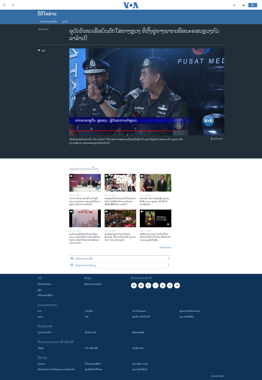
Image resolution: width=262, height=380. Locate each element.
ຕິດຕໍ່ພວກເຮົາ (90, 332)
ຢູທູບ (40, 289)
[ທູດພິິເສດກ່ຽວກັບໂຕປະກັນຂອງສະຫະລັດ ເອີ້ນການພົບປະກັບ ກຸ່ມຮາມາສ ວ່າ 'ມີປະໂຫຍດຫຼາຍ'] (120, 218)
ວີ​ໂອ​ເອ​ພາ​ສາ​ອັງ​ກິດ (93, 363)
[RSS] (163, 285)
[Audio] (234, 5)
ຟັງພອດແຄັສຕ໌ (138, 332)
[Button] (41, 51)
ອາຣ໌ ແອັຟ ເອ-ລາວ (140, 363)
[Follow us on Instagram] (148, 285)
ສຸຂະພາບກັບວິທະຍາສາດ (190, 311)
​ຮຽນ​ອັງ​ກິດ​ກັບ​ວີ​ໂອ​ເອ (93, 369)
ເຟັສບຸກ (41, 348)
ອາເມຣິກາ (89, 311)
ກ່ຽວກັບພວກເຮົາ (44, 332)
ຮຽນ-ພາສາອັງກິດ (187, 316)
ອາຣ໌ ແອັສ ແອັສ (91, 348)
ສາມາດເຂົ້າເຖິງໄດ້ (139, 369)
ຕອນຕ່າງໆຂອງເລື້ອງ (48, 21)
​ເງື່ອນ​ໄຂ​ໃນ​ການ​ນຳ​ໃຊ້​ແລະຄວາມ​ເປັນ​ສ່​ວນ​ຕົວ (56, 369)
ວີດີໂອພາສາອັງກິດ (45, 295)
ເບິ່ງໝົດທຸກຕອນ (165, 247)
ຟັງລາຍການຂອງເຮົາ (92, 284)
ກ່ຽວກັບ (65, 21)
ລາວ (39, 311)
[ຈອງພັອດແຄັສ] (177, 285)
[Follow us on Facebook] (134, 285)
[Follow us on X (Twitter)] (155, 285)
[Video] (243, 5)
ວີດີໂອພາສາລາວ (45, 284)
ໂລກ (87, 316)
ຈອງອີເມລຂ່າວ (138, 348)
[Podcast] (170, 285)
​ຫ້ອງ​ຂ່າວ (41, 363)
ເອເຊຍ (40, 316)
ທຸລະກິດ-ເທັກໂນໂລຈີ (141, 316)
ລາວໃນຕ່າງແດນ (139, 311)
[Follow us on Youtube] (141, 285)
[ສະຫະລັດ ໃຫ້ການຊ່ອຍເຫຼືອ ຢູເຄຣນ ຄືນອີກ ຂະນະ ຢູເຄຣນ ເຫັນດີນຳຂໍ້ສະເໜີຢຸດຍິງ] (155, 183)
